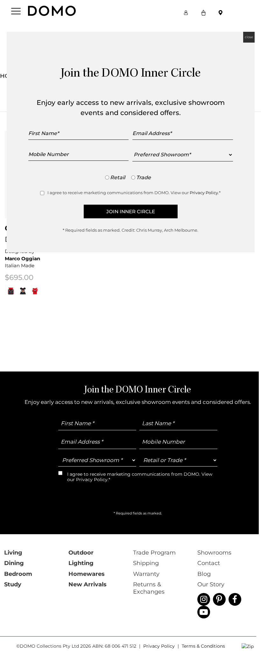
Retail (117, 177)
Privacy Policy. (204, 192)
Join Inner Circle (130, 211)
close (249, 37)
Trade (143, 177)
